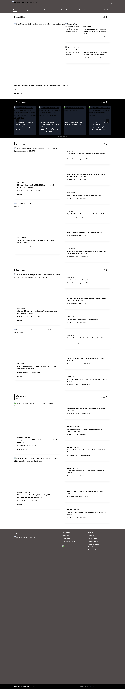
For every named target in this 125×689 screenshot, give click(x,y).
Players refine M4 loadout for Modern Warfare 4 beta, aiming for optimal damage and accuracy (99, 125)
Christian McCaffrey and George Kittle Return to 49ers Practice (86, 280)
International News (86, 10)
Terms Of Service (93, 541)
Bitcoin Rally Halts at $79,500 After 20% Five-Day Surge (84, 232)
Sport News (31, 10)
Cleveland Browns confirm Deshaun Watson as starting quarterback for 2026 (95, 31)
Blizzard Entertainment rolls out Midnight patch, (74, 123)
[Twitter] (16, 533)
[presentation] (73, 28)
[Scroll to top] (120, 679)
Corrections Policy (94, 547)
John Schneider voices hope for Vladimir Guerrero (82, 319)
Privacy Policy (92, 538)
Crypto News (65, 10)
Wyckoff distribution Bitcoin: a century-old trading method (85, 214)
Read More (19, 93)
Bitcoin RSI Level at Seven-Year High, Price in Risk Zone (84, 195)
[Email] (21, 533)
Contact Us (91, 535)
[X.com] (111, 3)
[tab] (58, 136)
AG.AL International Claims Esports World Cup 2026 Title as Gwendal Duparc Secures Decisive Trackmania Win (50, 126)
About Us (91, 532)
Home (15, 10)
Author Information (94, 544)
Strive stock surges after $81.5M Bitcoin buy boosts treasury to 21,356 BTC (41, 86)
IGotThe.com (91, 686)
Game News (48, 10)
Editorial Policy (92, 550)
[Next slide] (107, 121)
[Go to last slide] (17, 121)
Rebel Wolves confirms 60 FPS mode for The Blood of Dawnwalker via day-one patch (25, 125)
